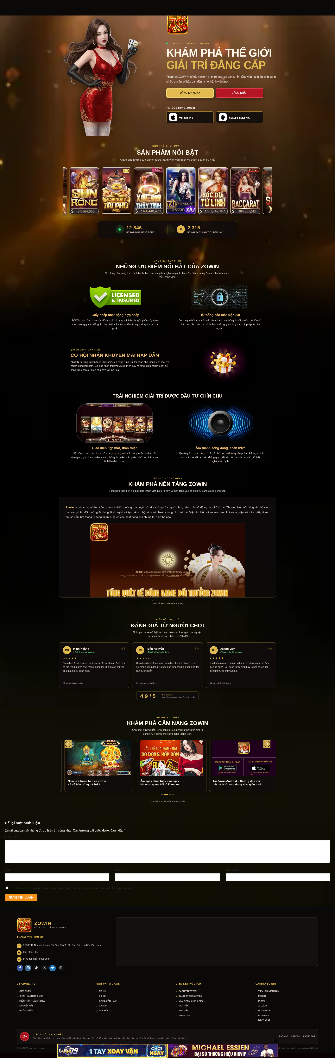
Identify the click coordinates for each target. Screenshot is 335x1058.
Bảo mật (283, 1036)
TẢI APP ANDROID (239, 118)
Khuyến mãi (26, 1006)
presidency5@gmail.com (36, 958)
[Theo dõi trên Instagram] (28, 968)
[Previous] (68, 744)
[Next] (266, 744)
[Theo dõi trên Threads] (60, 968)
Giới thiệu (25, 991)
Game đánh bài (108, 1001)
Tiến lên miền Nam (268, 991)
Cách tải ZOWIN (188, 991)
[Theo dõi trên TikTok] (36, 968)
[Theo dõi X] (44, 968)
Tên (8, 869)
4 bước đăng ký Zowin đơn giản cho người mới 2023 (171, 782)
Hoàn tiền (184, 1015)
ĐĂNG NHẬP (240, 92)
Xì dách (262, 1006)
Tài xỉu (103, 1006)
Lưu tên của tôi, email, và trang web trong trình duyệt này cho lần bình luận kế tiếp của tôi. (71, 888)
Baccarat (264, 1020)
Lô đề (102, 996)
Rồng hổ (263, 1015)
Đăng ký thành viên (190, 996)
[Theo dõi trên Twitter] (52, 968)
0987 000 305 (30, 952)
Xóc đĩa (103, 1010)
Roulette (264, 1010)
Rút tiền (183, 1010)
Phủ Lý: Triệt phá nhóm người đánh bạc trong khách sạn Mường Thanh (104, 782)
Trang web (232, 869)
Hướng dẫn (26, 1010)
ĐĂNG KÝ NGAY (190, 92)
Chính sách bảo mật (31, 996)
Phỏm (261, 1001)
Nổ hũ (102, 991)
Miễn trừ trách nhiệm (32, 1001)
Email (119, 869)
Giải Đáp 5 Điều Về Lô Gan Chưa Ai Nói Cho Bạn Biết (243, 782)
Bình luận (12, 836)
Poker (262, 996)
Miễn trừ (295, 1036)
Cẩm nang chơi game (191, 1001)
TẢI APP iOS (186, 118)
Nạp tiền (183, 1006)
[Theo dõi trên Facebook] (20, 968)
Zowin (70, 507)
